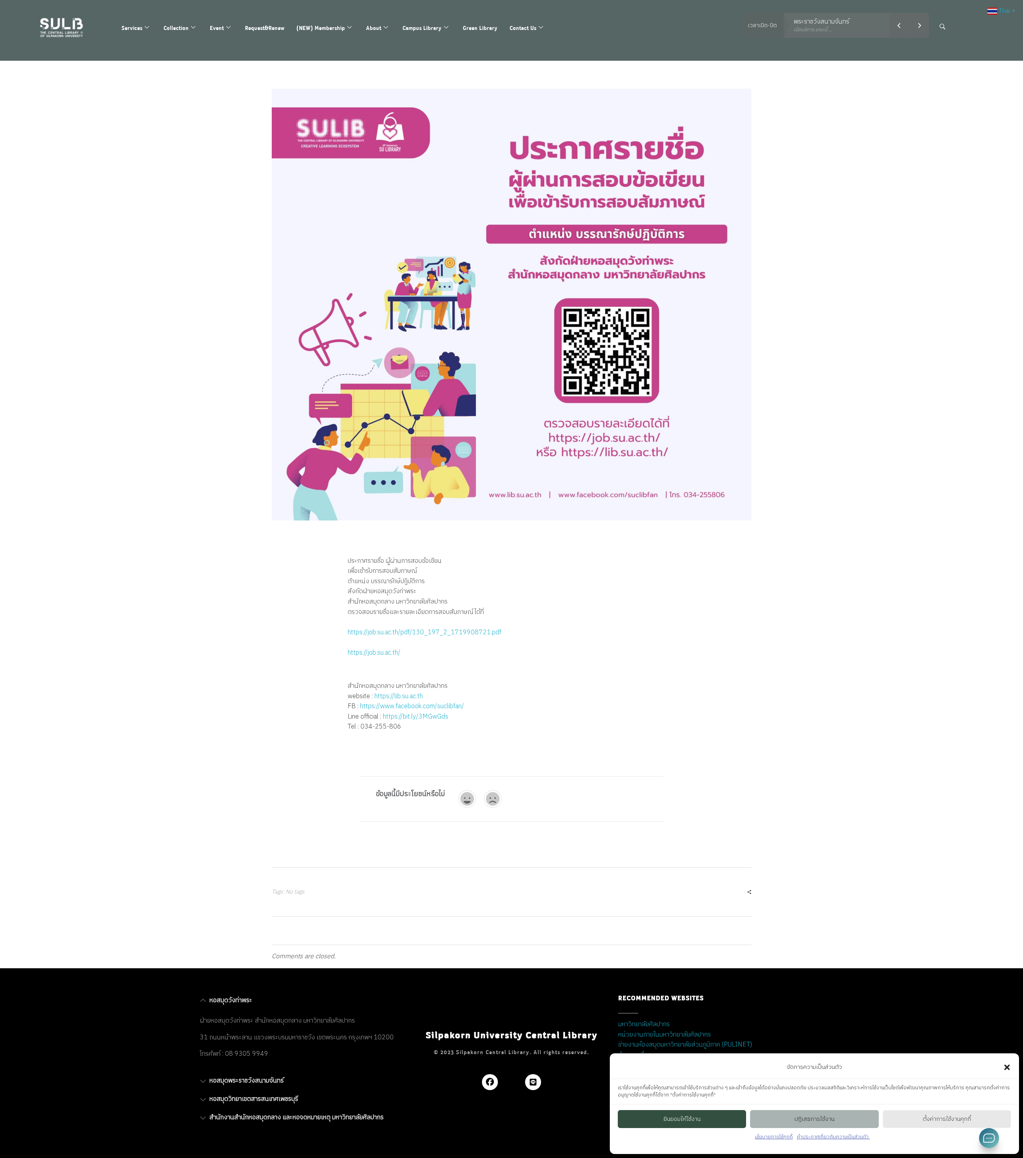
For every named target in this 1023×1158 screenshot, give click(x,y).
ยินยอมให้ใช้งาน (682, 1119)
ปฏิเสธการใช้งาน (814, 1119)
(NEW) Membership (321, 27)
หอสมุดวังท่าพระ (230, 1000)
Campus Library (422, 27)
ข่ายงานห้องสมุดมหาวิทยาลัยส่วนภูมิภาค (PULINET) (685, 1044)
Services (131, 27)
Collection (176, 27)
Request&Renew (265, 27)
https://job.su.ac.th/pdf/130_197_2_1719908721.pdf (424, 632)
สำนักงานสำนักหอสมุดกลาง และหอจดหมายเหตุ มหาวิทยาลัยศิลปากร (296, 1117)
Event (217, 27)
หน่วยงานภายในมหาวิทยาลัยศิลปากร (664, 1034)
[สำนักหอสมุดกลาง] (67, 27)
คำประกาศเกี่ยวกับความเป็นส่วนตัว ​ (833, 1137)
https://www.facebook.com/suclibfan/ (412, 706)
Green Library (480, 27)
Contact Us (523, 27)
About (373, 27)
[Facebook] (490, 1082)
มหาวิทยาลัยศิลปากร (644, 1024)
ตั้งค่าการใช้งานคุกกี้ (947, 1119)
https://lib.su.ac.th (398, 696)
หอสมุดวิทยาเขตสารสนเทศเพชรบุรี (253, 1099)
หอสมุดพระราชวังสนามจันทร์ (246, 1080)
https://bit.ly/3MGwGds (415, 716)
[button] (1007, 1067)
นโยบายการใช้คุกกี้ (774, 1137)
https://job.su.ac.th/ (374, 653)
